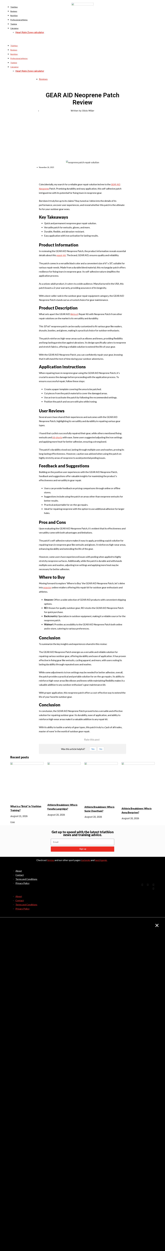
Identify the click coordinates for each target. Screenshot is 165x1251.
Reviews (13, 11)
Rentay (50, 860)
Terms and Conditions (26, 879)
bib (53, 437)
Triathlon (14, 7)
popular (47, 587)
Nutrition (14, 15)
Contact (19, 875)
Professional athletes (19, 20)
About (18, 870)
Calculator (14, 28)
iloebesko (85, 860)
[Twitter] (148, 885)
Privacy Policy (22, 883)
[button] (82, 42)
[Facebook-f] (142, 885)
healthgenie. (101, 860)
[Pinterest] (153, 885)
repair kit (61, 255)
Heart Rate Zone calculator (29, 32)
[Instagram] (153, 888)
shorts (59, 437)
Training (13, 24)
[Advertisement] (82, 140)
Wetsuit (74, 314)
